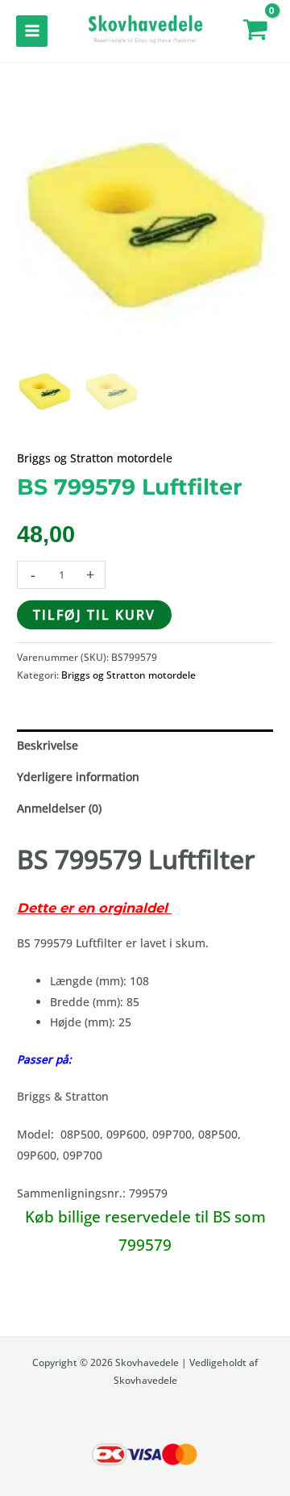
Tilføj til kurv (94, 614)
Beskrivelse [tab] (47, 745)
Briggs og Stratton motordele (94, 458)
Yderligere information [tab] (78, 776)
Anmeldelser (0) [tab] (59, 808)
